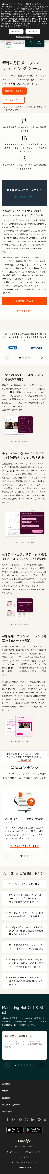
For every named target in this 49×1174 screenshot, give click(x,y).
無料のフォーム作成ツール (18, 1035)
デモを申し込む (24, 311)
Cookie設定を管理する (24, 37)
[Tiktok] (45, 1120)
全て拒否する (33, 31)
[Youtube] (20, 1120)
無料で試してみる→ (14, 91)
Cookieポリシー (7, 26)
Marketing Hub (30, 1017)
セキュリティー (24, 1157)
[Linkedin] (32, 1120)
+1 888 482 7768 (24, 760)
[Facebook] (7, 1120)
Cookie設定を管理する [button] (24, 1167)
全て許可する (16, 31)
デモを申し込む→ (13, 100)
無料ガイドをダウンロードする (24, 845)
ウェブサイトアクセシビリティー (24, 1162)
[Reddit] (39, 1120)
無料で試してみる (24, 301)
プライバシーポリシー (34, 1152)
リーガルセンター (13, 1152)
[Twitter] (26, 1120)
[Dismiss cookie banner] (47, 2)
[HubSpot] (24, 1141)
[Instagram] (13, 1120)
